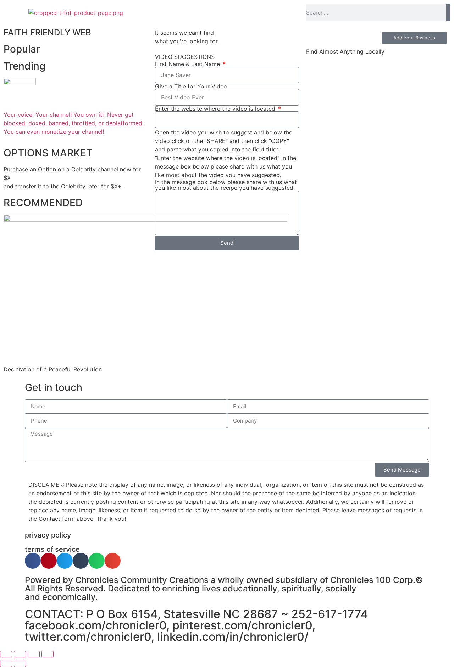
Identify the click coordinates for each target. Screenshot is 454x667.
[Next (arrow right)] (20, 664)
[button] (33, 561)
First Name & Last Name (188, 64)
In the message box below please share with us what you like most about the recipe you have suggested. (226, 185)
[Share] (34, 654)
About (170, 12)
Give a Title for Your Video (191, 86)
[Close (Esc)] (47, 654)
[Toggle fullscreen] (20, 654)
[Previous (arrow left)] (6, 664)
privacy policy (48, 535)
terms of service (52, 549)
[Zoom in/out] (6, 654)
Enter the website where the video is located (216, 108)
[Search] (448, 12)
